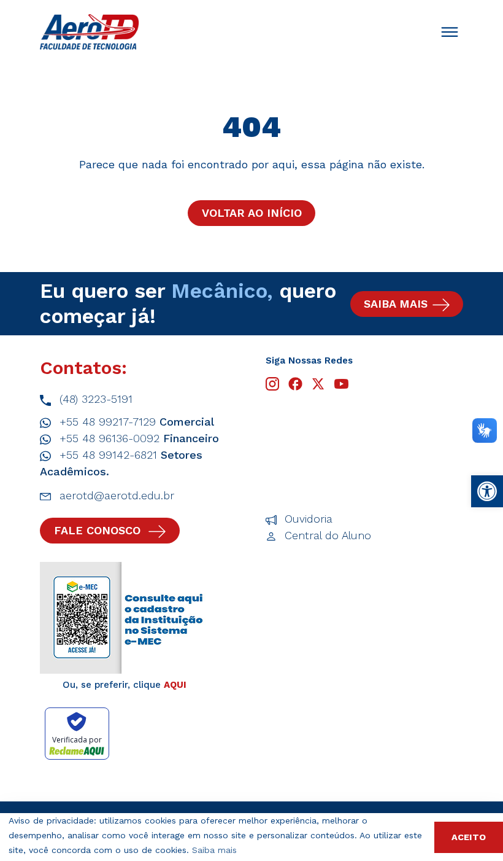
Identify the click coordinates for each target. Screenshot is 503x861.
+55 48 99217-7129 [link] (135, 421)
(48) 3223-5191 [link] (94, 398)
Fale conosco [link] (99, 530)
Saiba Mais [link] (396, 303)
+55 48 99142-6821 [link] (121, 463)
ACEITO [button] (468, 837)
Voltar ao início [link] (252, 212)
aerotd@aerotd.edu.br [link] (115, 495)
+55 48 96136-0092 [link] (137, 438)
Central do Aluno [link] (326, 535)
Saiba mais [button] (214, 850)
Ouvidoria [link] (306, 518)
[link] (487, 491)
